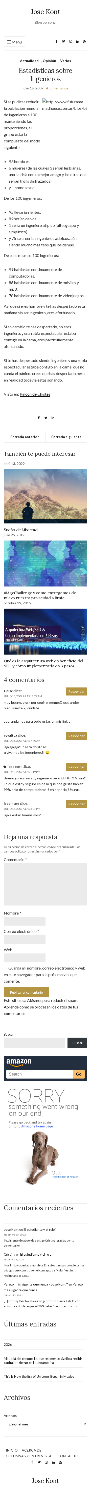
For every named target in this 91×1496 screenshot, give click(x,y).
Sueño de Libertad (20, 529)
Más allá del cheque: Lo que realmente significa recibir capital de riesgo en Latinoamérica (43, 1361)
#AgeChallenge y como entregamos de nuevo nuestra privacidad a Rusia (40, 595)
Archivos (10, 1416)
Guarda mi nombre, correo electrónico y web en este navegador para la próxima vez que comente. (44, 974)
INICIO (12, 1450)
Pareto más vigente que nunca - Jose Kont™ (36, 1284)
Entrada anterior (24, 437)
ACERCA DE (31, 1450)
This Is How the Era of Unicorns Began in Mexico (39, 1376)
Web (8, 949)
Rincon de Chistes (35, 394)
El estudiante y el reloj (40, 1229)
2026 (8, 1345)
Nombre (12, 913)
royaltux (10, 735)
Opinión (49, 61)
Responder (77, 691)
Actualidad (29, 61)
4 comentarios (57, 88)
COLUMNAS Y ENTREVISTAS (30, 1456)
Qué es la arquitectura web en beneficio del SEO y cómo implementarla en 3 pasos (43, 663)
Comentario (15, 859)
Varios (65, 61)
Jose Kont (45, 12)
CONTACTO (68, 1456)
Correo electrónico (21, 931)
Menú (16, 41)
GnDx (8, 691)
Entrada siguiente (66, 437)
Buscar (9, 1034)
